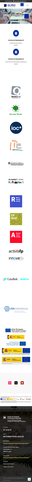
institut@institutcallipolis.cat (13, 437)
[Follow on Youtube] (22, 382)
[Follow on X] (16, 382)
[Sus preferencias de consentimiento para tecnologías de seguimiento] (29, 479)
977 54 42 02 (7, 430)
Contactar (5, 461)
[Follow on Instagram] (9, 382)
